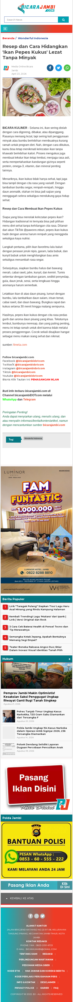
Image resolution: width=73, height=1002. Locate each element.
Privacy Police (24, 988)
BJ (34, 994)
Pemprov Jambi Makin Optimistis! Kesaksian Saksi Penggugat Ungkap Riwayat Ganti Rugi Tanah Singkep (31, 696)
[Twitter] (42, 916)
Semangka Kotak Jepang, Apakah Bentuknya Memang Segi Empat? (37, 638)
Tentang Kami (28, 954)
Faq (56, 988)
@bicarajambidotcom (30, 361)
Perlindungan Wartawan (36, 959)
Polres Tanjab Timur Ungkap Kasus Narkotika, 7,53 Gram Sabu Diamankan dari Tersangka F (41, 714)
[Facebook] (30, 916)
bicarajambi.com (54, 424)
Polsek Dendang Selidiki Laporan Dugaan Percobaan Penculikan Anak (40, 746)
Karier (44, 988)
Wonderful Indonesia (33, 38)
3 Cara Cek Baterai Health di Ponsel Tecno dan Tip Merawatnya (38, 628)
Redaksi (48, 954)
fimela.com (20, 344)
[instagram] (36, 916)
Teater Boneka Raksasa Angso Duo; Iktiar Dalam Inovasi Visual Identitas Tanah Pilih (36, 648)
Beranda (8, 38)
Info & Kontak (26, 982)
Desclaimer (47, 982)
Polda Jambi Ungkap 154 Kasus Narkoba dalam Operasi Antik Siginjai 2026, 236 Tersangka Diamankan (42, 730)
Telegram (29, 399)
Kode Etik (13, 971)
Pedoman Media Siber (36, 965)
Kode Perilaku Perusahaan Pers (36, 976)
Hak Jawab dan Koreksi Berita (45, 971)
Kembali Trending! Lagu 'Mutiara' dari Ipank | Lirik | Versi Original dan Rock (37, 618)
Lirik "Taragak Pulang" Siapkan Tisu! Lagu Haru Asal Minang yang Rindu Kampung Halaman (39, 608)
